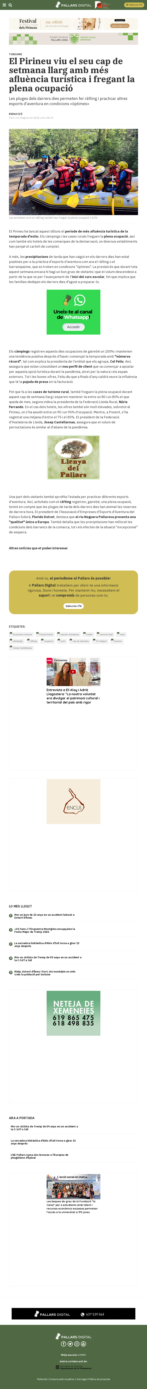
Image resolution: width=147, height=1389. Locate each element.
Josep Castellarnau (22, 648)
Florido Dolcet (46, 634)
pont (63, 641)
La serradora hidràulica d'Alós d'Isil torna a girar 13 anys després (46, 944)
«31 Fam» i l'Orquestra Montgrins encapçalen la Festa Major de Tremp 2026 (44, 930)
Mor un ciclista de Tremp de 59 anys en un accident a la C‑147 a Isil (48, 959)
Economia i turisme (22, 634)
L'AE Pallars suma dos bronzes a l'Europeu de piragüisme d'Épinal (39, 1156)
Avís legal (81, 1379)
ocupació (48, 641)
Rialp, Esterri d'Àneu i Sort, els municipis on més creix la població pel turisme (44, 973)
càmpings (18, 641)
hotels (89, 634)
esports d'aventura (69, 634)
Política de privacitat (99, 1379)
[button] (134, 5)
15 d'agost (101, 641)
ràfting (33, 641)
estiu (122, 634)
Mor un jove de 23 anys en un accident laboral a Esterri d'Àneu (44, 916)
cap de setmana (81, 641)
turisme (118, 641)
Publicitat (42, 1379)
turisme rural (106, 634)
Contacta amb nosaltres (62, 1379)
